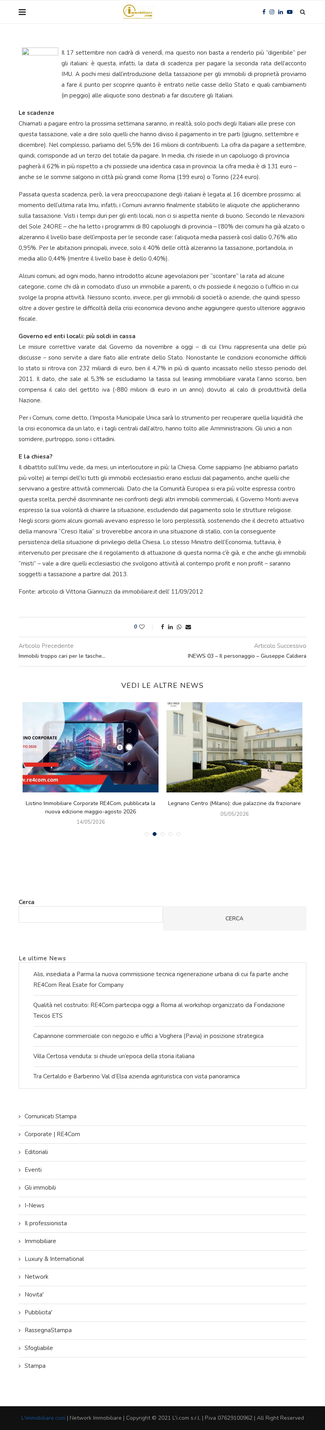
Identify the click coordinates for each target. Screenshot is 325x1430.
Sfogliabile (39, 1348)
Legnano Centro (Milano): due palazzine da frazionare (234, 803)
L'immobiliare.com (43, 1418)
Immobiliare (40, 1241)
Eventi (33, 1170)
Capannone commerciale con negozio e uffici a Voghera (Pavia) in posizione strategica (148, 1036)
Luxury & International (54, 1259)
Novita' (34, 1295)
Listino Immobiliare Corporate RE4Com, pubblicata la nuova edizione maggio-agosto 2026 (90, 807)
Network (36, 1277)
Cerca (26, 902)
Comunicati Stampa (50, 1116)
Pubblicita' (38, 1312)
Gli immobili (40, 1188)
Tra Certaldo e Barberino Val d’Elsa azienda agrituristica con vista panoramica (136, 1076)
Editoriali (36, 1152)
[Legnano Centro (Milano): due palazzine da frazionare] (234, 747)
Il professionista (46, 1223)
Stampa (35, 1366)
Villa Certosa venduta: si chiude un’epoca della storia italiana (114, 1056)
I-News (34, 1205)
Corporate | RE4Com (52, 1134)
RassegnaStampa (48, 1330)
